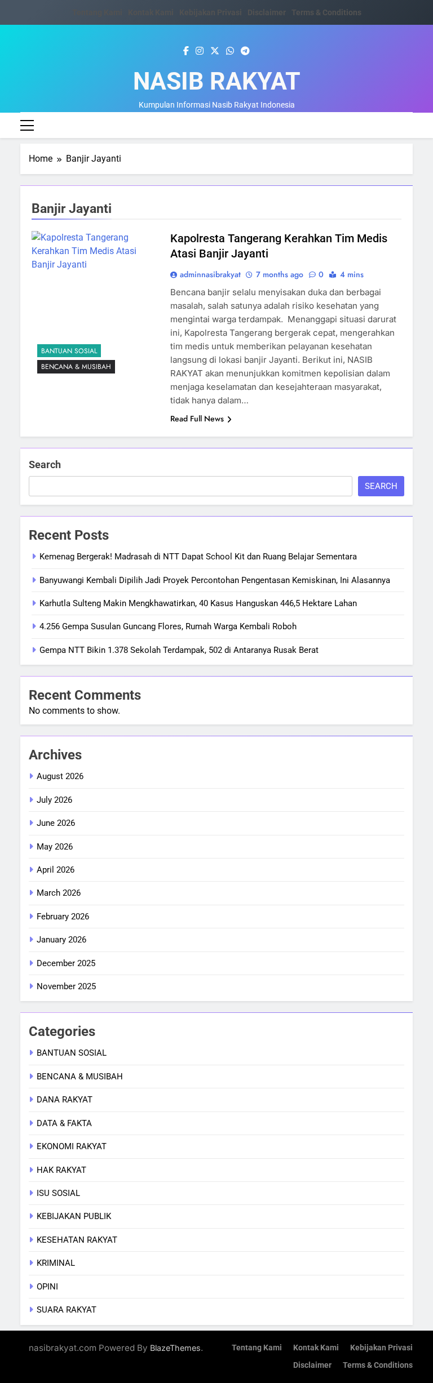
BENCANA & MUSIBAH (76, 367)
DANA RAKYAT (64, 1100)
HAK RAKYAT (61, 1170)
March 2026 (59, 893)
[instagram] (199, 51)
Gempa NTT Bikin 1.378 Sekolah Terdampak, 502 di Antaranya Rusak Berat (179, 650)
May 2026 (55, 847)
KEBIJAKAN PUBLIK (74, 1216)
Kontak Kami (151, 12)
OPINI (47, 1287)
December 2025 (66, 963)
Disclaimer (267, 12)
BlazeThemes (175, 1348)
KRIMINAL (56, 1263)
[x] (215, 51)
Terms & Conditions (326, 12)
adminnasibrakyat (210, 274)
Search (45, 464)
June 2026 (56, 823)
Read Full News (197, 418)
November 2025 (66, 986)
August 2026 (60, 776)
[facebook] (186, 51)
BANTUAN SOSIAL (69, 351)
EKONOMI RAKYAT (72, 1146)
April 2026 (55, 870)
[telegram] (245, 51)
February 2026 (63, 916)
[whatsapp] (230, 51)
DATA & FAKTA (64, 1123)
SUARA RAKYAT (66, 1310)
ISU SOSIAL (58, 1193)
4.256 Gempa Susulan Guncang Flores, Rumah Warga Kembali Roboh (168, 626)
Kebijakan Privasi (210, 12)
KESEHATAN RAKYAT (77, 1240)
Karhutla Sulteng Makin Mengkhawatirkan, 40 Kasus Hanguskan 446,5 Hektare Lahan (198, 603)
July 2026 (54, 800)
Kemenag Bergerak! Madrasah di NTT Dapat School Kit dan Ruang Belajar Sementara (198, 557)
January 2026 (61, 940)
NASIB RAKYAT (217, 81)
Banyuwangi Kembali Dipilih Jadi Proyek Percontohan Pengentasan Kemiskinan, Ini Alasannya (214, 580)
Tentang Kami (97, 12)
